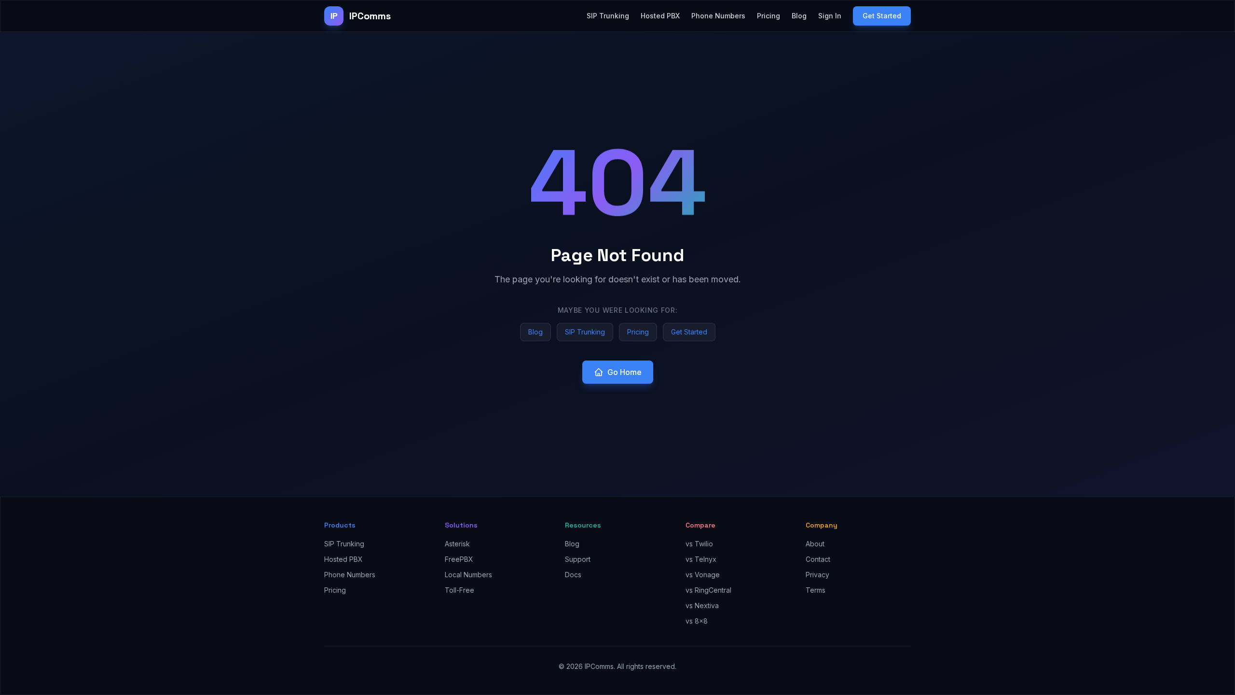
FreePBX (459, 559)
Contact (818, 559)
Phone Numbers (718, 16)
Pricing (768, 16)
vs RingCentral (708, 590)
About (815, 544)
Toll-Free (459, 590)
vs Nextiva (702, 605)
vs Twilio (699, 544)
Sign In (829, 16)
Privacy (817, 574)
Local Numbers (468, 574)
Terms (815, 590)
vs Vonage (703, 574)
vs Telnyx (701, 559)
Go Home (624, 372)
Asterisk (457, 544)
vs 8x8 (697, 621)
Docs (573, 574)
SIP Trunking (608, 16)
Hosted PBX (660, 16)
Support (577, 559)
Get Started (882, 16)
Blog (799, 16)
